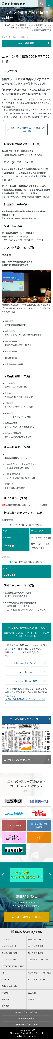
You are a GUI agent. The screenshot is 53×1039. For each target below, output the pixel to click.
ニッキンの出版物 (35, 952)
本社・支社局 (11, 692)
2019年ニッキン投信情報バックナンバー (24, 27)
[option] (26, 875)
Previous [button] (3, 875)
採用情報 (5, 1006)
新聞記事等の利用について (26, 1024)
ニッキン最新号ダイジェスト (25, 719)
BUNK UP (5, 979)
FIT (2, 972)
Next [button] (50, 875)
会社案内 (5, 992)
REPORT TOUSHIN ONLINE (12, 966)
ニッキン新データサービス (39, 972)
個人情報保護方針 (26, 1018)
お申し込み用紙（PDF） (25, 663)
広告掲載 (32, 992)
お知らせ (5, 999)
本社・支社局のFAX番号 (25, 681)
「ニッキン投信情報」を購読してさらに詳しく (27, 129)
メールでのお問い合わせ (26, 917)
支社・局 (15, 648)
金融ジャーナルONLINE (38, 959)
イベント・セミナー (36, 979)
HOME (7, 25)
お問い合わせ (33, 999)
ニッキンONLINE (8, 959)
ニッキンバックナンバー (18, 760)
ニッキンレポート (9, 946)
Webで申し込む (25, 672)
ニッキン (5, 939)
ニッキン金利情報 (9, 952)
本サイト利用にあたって (26, 1012)
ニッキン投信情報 (19, 25)
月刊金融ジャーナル (36, 939)
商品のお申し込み (9, 986)
